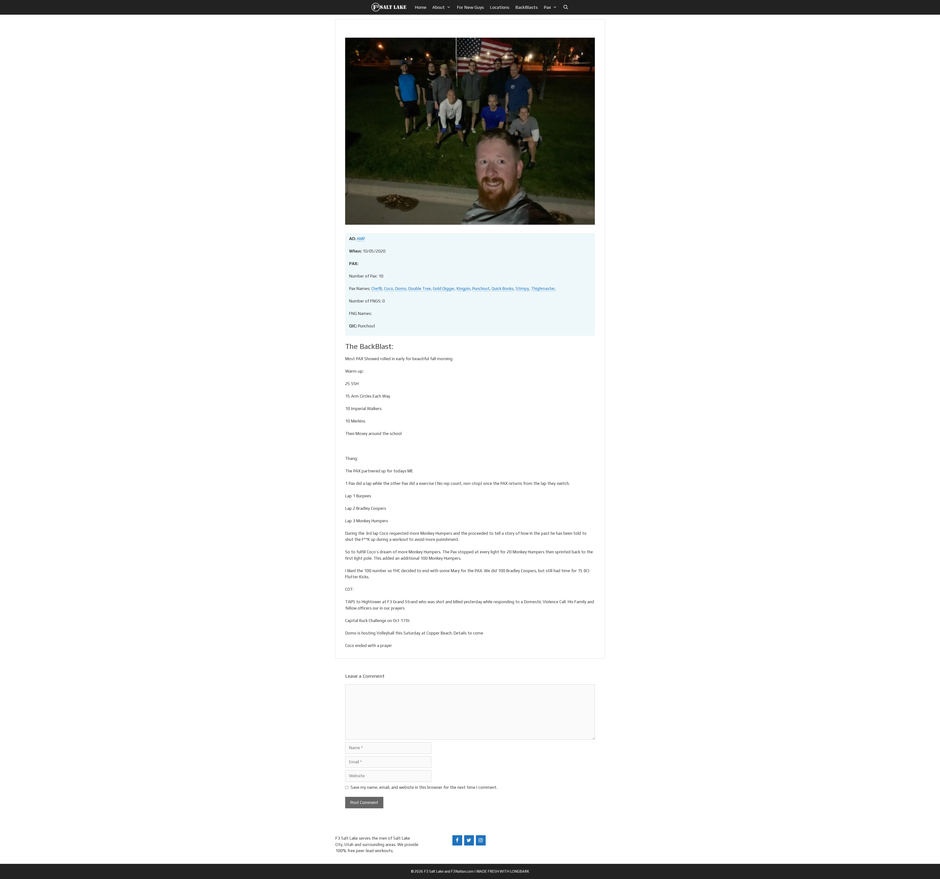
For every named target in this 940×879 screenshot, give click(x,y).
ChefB (376, 288)
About (438, 7)
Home (420, 7)
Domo (400, 288)
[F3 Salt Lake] (390, 7)
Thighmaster (543, 288)
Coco (388, 288)
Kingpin (463, 288)
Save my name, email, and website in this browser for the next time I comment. (424, 787)
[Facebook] (457, 840)
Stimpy (522, 288)
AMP (361, 238)
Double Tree (419, 288)
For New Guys (470, 7)
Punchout (481, 288)
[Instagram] (481, 840)
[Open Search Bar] (565, 7)
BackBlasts (526, 7)
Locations (499, 7)
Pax (547, 7)
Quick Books (503, 288)
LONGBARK (519, 871)
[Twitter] (469, 840)
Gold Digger (444, 288)
